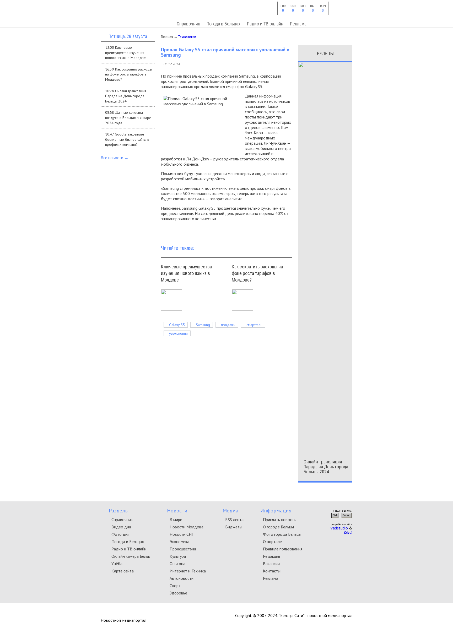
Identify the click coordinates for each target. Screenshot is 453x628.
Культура (178, 556)
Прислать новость (279, 519)
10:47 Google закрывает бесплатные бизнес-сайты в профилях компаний (127, 139)
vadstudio (339, 527)
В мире (176, 519)
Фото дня (120, 534)
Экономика (179, 541)
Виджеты (233, 526)
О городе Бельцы (278, 526)
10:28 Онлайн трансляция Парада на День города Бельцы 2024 (125, 96)
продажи (228, 324)
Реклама (298, 23)
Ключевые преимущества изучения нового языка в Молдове (186, 273)
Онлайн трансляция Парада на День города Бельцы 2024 (326, 466)
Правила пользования (282, 548)
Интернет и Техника (188, 570)
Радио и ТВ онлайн (265, 23)
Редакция (271, 556)
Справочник (188, 23)
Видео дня (121, 526)
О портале (272, 541)
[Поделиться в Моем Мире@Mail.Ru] (287, 231)
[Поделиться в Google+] (264, 231)
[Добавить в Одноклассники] (271, 231)
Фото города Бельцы (282, 534)
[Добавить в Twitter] (256, 231)
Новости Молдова (186, 526)
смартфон (254, 324)
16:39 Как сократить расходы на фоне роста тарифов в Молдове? (128, 74)
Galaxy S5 (177, 324)
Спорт (175, 585)
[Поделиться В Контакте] (279, 231)
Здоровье (178, 592)
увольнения (178, 333)
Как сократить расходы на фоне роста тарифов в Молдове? (257, 273)
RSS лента (234, 519)
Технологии (187, 37)
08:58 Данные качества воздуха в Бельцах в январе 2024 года (128, 117)
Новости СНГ (181, 534)
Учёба (116, 563)
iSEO (348, 532)
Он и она (177, 563)
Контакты (272, 570)
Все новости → (114, 157)
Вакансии (271, 563)
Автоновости (181, 578)
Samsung (203, 324)
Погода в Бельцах (223, 23)
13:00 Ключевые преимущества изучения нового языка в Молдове (125, 52)
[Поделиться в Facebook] (248, 231)
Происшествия (183, 548)
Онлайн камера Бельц (130, 556)
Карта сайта (122, 570)
